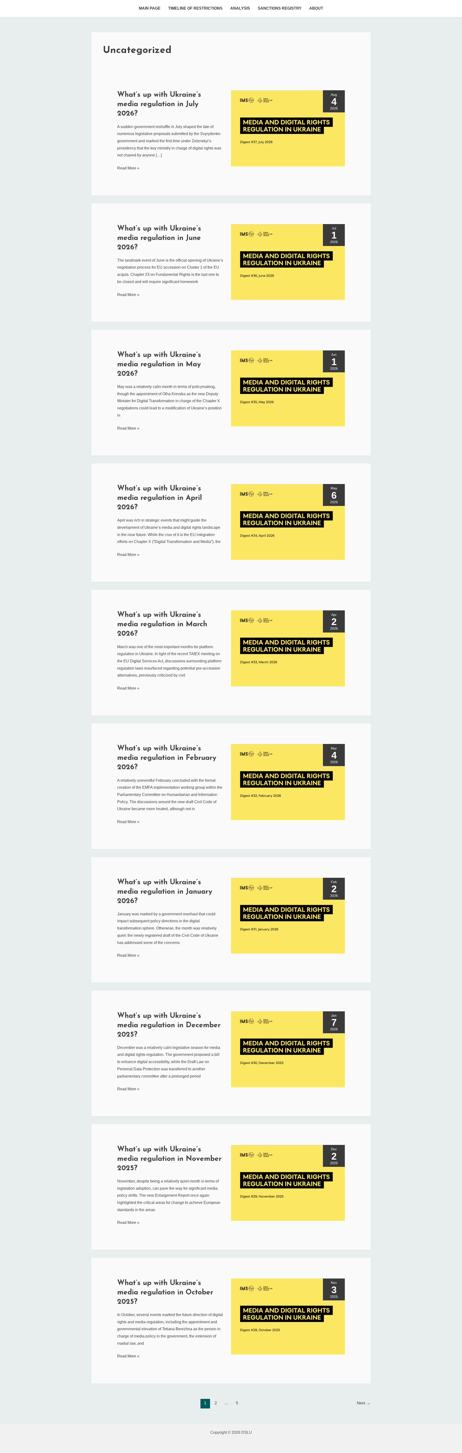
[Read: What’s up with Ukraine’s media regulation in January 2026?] (288, 915)
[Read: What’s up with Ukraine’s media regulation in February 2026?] (288, 782)
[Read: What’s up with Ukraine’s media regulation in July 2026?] (288, 128)
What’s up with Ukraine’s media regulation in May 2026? (159, 364)
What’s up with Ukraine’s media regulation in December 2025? (169, 1025)
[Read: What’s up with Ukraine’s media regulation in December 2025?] (288, 1049)
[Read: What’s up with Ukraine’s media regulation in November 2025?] (288, 1183)
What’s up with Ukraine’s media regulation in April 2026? (159, 498)
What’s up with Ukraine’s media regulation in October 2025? (165, 1292)
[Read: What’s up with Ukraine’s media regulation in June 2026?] (288, 261)
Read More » (128, 167)
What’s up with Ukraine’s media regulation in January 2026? (164, 892)
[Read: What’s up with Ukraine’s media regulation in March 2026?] (288, 648)
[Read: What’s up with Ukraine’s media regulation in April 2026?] (288, 522)
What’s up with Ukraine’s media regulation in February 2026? (166, 758)
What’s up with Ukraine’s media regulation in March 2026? (162, 624)
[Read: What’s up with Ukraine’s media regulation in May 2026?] (288, 388)
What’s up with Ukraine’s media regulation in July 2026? (159, 104)
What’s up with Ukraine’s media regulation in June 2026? (159, 238)
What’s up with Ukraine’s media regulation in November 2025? (169, 1159)
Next (364, 1403)
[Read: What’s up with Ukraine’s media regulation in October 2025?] (288, 1316)
